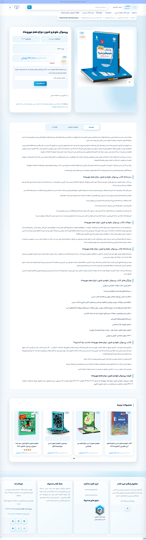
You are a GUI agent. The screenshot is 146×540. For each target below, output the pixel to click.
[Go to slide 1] (74, 458)
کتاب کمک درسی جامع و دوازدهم (53, 104)
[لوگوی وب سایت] (16, 7)
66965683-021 (18, 514)
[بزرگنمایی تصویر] (129, 82)
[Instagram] (24, 528)
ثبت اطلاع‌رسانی (40, 83)
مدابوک (133, 18)
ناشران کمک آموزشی (122, 18)
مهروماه (116, 369)
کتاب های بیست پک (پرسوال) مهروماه (91, 18)
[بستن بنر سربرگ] (2, 1)
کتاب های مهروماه (109, 18)
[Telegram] (12, 528)
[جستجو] (29, 7)
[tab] (91, 127)
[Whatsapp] (18, 528)
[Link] (127, 508)
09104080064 (10, 509)
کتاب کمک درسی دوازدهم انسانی (32, 104)
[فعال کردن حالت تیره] (10, 7)
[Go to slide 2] (71, 458)
